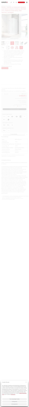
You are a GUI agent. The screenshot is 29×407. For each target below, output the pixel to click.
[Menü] (27, 2)
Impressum (13, 394)
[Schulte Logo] (4, 2)
